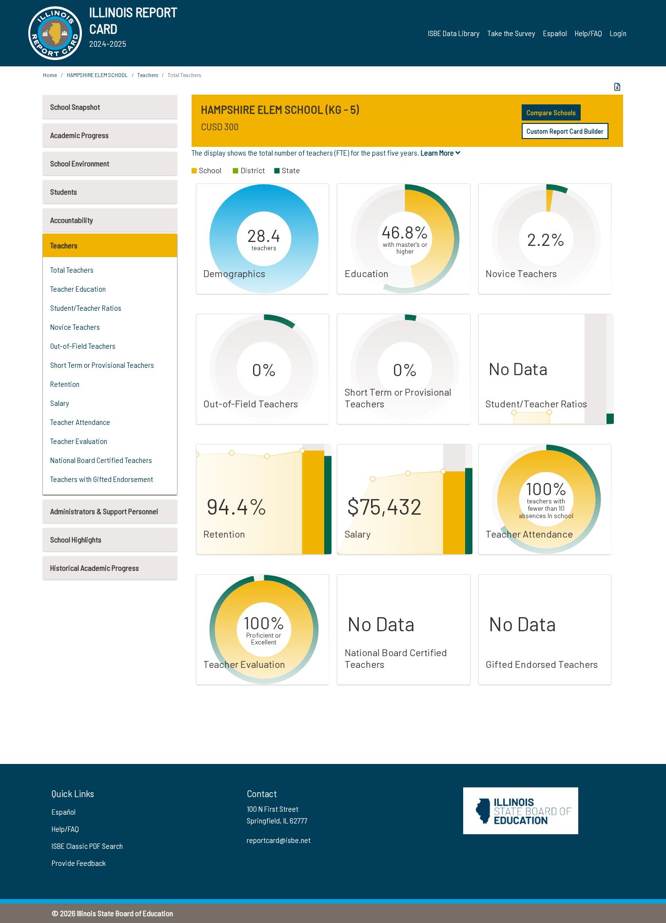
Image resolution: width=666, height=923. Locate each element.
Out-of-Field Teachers (83, 345)
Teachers (64, 245)
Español (555, 33)
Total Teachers (72, 269)
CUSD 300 (219, 126)
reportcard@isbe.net (279, 839)
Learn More (438, 152)
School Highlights (75, 539)
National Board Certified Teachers (101, 459)
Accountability (71, 219)
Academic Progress (79, 135)
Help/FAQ (588, 33)
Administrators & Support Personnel (104, 511)
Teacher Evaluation (78, 440)
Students (63, 191)
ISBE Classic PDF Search (87, 845)
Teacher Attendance (80, 421)
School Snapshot (75, 106)
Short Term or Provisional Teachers (102, 364)
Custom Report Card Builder (565, 131)
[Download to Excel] (617, 87)
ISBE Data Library (454, 33)
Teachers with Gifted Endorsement (101, 478)
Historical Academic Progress (94, 567)
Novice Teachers (75, 326)
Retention (64, 383)
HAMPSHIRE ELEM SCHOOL (97, 74)
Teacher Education (78, 288)
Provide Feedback (79, 862)
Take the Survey (511, 33)
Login (618, 33)
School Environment (79, 163)
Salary (59, 402)
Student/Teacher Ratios (85, 307)
